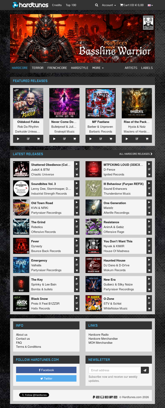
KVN (34, 208)
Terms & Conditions (28, 347)
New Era (110, 279)
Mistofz (108, 208)
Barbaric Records (100, 131)
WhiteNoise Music (116, 308)
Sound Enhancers (115, 188)
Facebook (47, 370)
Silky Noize (125, 284)
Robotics (37, 227)
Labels (147, 68)
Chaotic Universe (42, 174)
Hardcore (20, 68)
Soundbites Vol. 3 (43, 184)
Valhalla (36, 265)
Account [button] (108, 5)
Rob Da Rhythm (28, 126)
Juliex (72, 126)
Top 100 (71, 5)
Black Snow (39, 298)
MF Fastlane (100, 121)
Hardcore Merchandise (103, 338)
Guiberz (109, 284)
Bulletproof (58, 126)
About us (21, 334)
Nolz (143, 126)
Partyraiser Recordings (46, 212)
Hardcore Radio (99, 334)
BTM (46, 169)
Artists (131, 68)
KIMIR (120, 246)
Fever (35, 241)
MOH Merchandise (100, 343)
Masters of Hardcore (137, 131)
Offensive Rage (114, 231)
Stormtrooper (55, 188)
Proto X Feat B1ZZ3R (45, 303)
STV (106, 303)
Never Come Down (64, 121)
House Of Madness (116, 251)
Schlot (117, 303)
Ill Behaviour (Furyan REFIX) (124, 184)
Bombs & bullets (42, 289)
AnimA (108, 227)
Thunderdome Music (117, 193)
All (135, 153)
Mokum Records (115, 270)
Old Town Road (42, 203)
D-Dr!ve (124, 265)
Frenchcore (57, 68)
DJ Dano (109, 265)
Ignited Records (114, 174)
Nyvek (108, 246)
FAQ (19, 343)
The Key (37, 279)
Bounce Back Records (46, 251)
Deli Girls (72, 188)
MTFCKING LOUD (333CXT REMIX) (128, 164)
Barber (92, 126)
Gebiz (120, 227)
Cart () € (133, 5)
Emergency (39, 260)
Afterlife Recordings (116, 212)
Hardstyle (80, 68)
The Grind (38, 222)
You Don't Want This (118, 241)
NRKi (44, 208)
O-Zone (109, 298)
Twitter (47, 378)
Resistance (111, 222)
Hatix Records (40, 308)
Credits (57, 5)
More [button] (97, 68)
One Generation (115, 203)
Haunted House (114, 260)
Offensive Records (43, 231)
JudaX (35, 169)
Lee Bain (50, 284)
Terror (38, 68)
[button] (96, 5)
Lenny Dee (38, 188)
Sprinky (36, 284)
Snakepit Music (64, 131)
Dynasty (36, 246)
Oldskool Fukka (28, 121)
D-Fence (109, 169)
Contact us (23, 338)
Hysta (132, 126)
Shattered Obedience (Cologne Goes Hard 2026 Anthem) (70, 164)
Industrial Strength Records (49, 193)
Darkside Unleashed (28, 131)
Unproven (106, 126)
